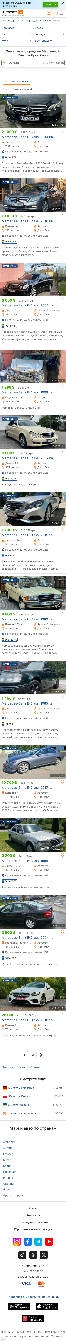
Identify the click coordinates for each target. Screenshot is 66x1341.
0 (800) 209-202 (33, 1266)
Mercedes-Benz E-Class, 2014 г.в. (28, 137)
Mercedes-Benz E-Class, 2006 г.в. (28, 305)
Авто (20, 20)
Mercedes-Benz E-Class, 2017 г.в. (27, 787)
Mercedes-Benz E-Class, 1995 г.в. (27, 861)
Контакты (33, 1215)
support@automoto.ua (33, 1276)
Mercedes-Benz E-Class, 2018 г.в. (28, 1020)
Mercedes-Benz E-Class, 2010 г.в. (28, 221)
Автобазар (9, 20)
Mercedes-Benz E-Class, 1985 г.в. (27, 703)
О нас (33, 1208)
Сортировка (55, 63)
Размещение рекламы (33, 1222)
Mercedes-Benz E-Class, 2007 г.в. (28, 458)
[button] (62, 13)
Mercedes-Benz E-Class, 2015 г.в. (28, 535)
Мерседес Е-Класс (51, 20)
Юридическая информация (33, 1229)
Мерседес (31, 20)
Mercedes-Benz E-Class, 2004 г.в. (28, 937)
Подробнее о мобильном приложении (33, 1296)
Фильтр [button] (14, 63)
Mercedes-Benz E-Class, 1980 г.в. (28, 619)
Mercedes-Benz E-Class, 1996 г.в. (27, 392)
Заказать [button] (50, 3)
